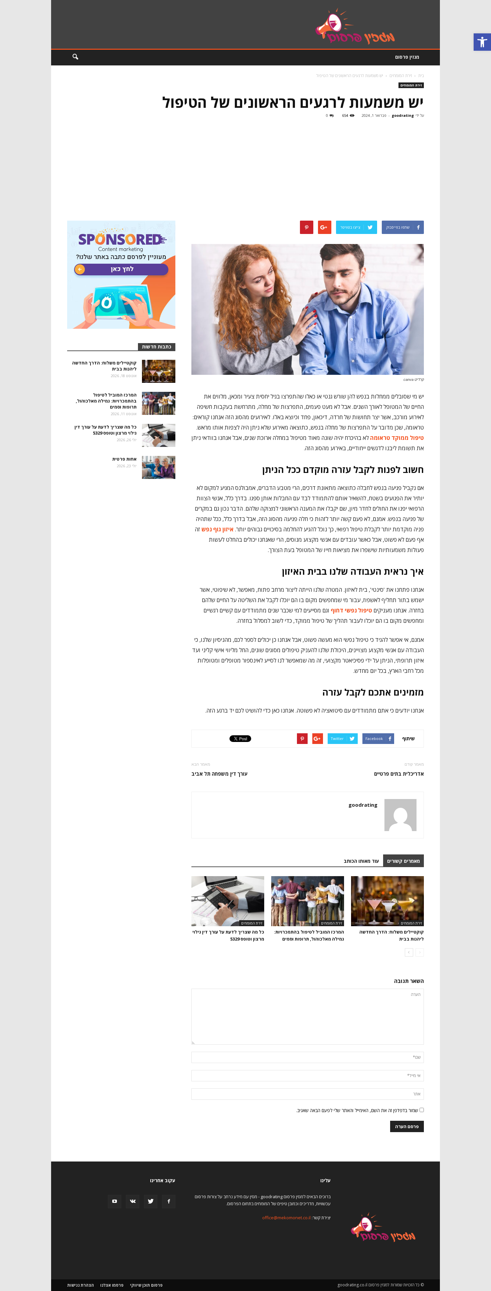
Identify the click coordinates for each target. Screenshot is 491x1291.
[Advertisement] (245, 170)
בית (421, 75)
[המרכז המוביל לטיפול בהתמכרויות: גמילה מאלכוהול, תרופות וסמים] (307, 901)
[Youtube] (114, 1201)
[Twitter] (150, 1201)
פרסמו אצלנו (112, 1285)
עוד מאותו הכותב (361, 861)
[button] (482, 42)
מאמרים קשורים (403, 861)
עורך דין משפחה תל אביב (219, 773)
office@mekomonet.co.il (286, 1218)
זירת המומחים (411, 85)
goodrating (403, 115)
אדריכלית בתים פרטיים (399, 773)
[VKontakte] (132, 1201)
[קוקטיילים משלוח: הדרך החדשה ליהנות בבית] (387, 901)
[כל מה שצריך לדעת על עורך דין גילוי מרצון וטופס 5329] (227, 901)
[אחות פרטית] (158, 467)
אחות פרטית (124, 459)
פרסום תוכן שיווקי (146, 1285)
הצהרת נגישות (80, 1285)
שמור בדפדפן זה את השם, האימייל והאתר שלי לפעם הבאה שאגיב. (357, 1110)
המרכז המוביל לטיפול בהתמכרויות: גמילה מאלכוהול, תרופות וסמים (106, 401)
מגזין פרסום (407, 57)
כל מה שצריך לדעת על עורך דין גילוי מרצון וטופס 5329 (105, 430)
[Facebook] (168, 1201)
